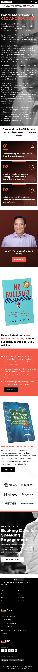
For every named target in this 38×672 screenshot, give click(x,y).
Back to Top (18, 579)
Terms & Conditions (14, 668)
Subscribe (27, 6)
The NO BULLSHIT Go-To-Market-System (14, 630)
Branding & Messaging (8, 623)
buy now (10, 390)
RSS (21, 660)
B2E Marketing (6, 620)
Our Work (4, 634)
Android (13, 660)
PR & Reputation (6, 627)
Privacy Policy (25, 668)
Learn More (19, 259)
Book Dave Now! (12, 559)
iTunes (6, 660)
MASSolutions (17, 667)
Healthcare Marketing (8, 616)
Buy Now (8, 470)
